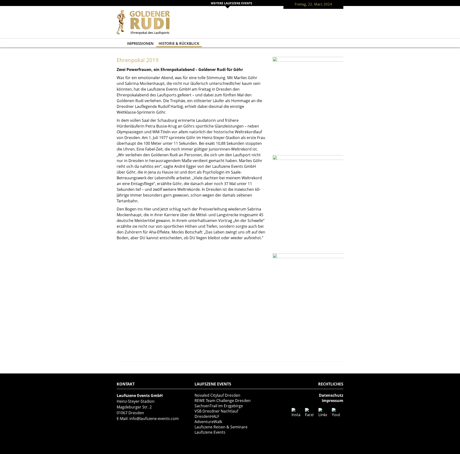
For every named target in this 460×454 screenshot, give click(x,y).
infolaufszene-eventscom (154, 418)
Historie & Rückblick (179, 43)
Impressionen (140, 43)
